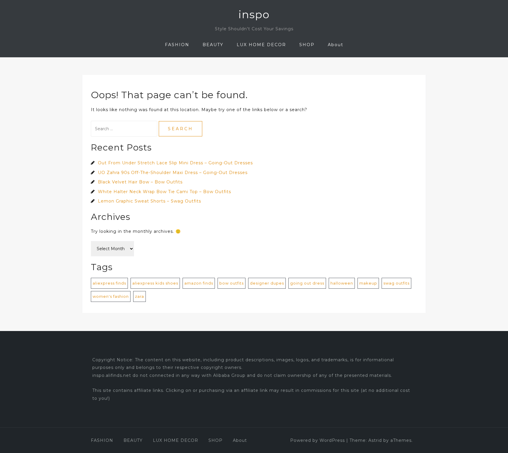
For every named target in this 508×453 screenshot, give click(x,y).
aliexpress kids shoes (155, 283)
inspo (254, 14)
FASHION (177, 44)
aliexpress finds (109, 283)
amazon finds (198, 283)
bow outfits (231, 283)
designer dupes (267, 283)
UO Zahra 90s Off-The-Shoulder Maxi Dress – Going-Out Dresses (173, 172)
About (335, 44)
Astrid (375, 440)
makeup (368, 283)
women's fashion (111, 296)
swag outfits (396, 283)
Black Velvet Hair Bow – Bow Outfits (140, 182)
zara (139, 296)
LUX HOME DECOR (261, 44)
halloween (341, 283)
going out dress (307, 283)
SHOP (307, 44)
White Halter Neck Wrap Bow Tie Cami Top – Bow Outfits (164, 191)
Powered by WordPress (317, 440)
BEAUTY (213, 44)
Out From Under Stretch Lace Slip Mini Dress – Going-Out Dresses (175, 163)
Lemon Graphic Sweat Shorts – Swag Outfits (149, 201)
